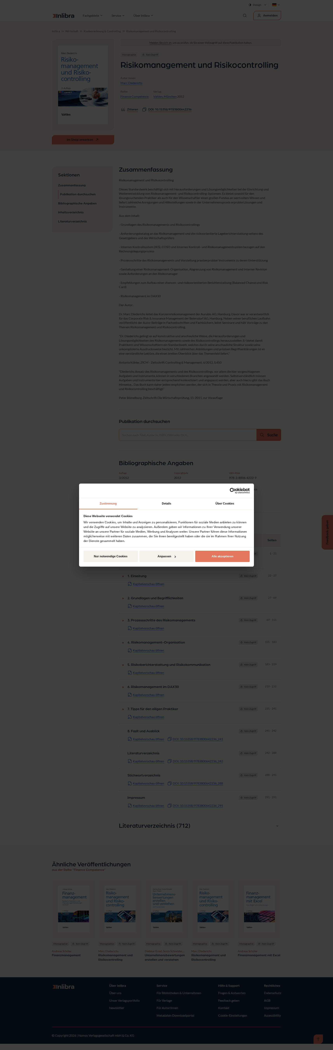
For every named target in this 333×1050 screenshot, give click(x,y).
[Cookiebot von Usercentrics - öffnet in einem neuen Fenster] (233, 491)
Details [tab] (166, 503)
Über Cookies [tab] (224, 503)
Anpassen (164, 556)
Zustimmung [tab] (108, 503)
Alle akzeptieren (222, 556)
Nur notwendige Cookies (110, 556)
